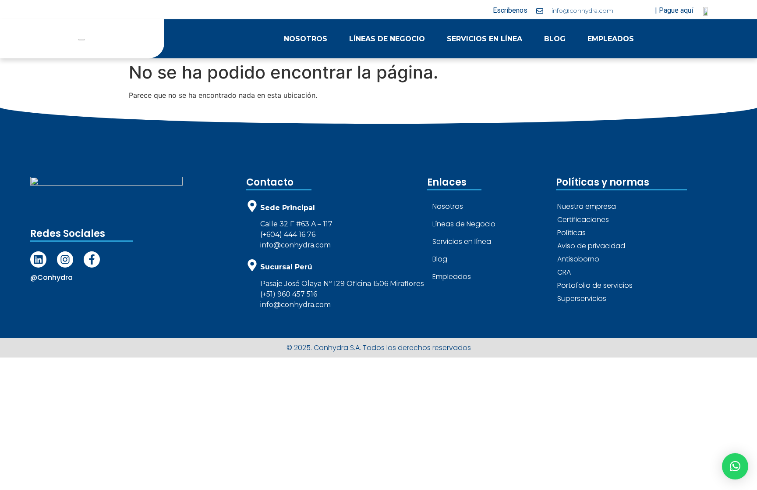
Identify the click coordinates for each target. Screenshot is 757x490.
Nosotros (305, 39)
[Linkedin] (38, 259)
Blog (555, 39)
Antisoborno (578, 259)
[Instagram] (65, 259)
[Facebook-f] (92, 259)
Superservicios (581, 298)
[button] (735, 466)
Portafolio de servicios (595, 285)
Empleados (610, 39)
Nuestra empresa (586, 206)
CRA (564, 272)
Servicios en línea (484, 39)
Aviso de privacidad (591, 246)
